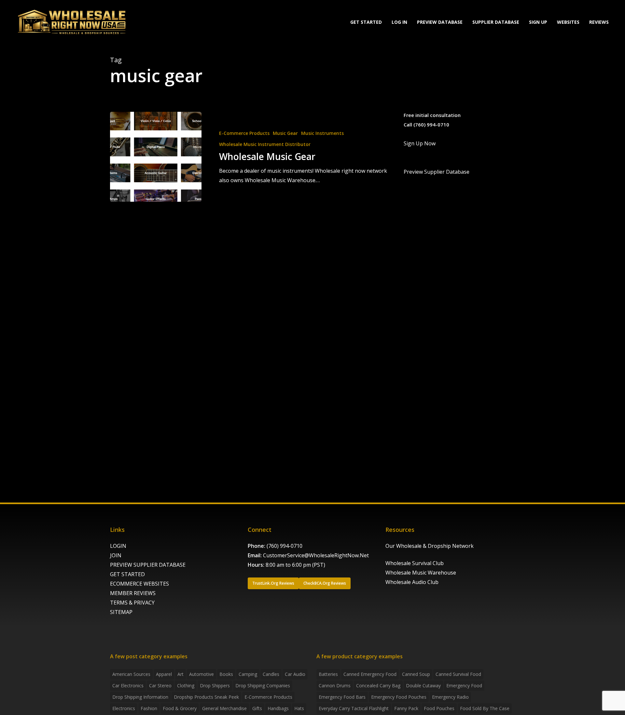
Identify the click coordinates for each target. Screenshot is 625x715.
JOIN (115, 555)
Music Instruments (322, 133)
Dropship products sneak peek (206, 697)
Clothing (185, 685)
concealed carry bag (378, 685)
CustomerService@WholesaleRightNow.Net (316, 555)
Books (226, 674)
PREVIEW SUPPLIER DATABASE (148, 564)
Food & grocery (180, 708)
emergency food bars (342, 697)
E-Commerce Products (244, 133)
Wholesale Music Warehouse (420, 572)
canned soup (416, 674)
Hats (299, 708)
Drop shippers (215, 685)
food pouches (439, 708)
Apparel (164, 674)
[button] (273, 583)
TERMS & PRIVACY (132, 602)
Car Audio (295, 674)
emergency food (464, 685)
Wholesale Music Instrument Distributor (265, 144)
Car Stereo (160, 685)
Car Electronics (128, 685)
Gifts (257, 708)
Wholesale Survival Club (414, 563)
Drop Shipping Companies (262, 685)
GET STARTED (127, 574)
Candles (271, 674)
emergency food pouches (398, 697)
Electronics (123, 708)
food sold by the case (484, 708)
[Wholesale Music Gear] (155, 157)
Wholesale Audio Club (411, 582)
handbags (278, 708)
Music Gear (285, 133)
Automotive (201, 674)
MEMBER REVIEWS (133, 593)
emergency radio (450, 697)
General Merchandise (224, 708)
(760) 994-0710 (284, 545)
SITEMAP (121, 612)
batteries (328, 674)
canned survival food (458, 674)
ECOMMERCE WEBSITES (139, 583)
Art (180, 674)
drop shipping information (140, 697)
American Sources (131, 674)
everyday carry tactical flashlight (354, 708)
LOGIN (118, 545)
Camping (248, 674)
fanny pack (406, 708)
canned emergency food (369, 674)
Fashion (149, 708)
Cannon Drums (335, 685)
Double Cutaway (423, 685)
